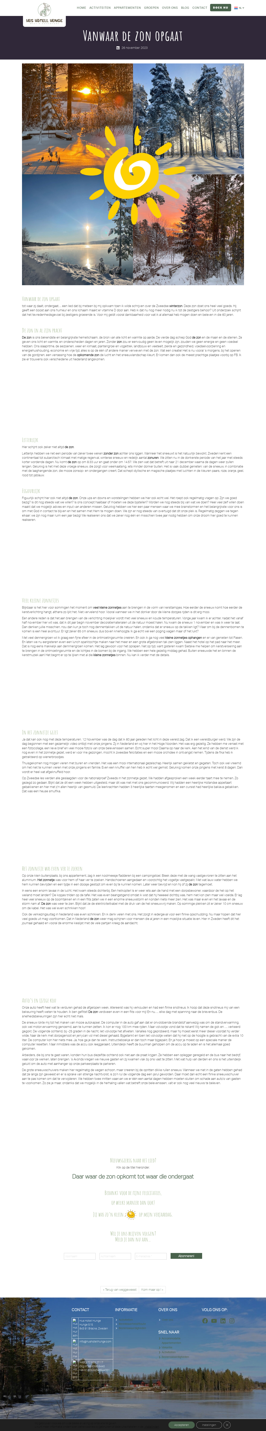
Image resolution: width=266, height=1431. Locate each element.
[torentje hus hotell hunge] (49, 556)
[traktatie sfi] (216, 827)
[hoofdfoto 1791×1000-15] (105, 691)
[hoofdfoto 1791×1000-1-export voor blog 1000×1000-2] (161, 691)
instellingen (151, 1426)
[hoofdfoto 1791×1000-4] (105, 827)
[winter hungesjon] (161, 395)
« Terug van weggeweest (120, 1289)
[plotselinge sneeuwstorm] (105, 959)
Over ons (167, 1320)
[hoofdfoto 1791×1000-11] (49, 395)
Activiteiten (126, 1320)
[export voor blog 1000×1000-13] (216, 556)
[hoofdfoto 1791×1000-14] (49, 691)
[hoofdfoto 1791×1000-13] (216, 959)
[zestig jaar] (49, 827)
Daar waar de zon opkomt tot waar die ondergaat (133, 1176)
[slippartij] (216, 1119)
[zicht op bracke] (105, 556)
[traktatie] (161, 827)
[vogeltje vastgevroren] (49, 959)
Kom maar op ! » (152, 1289)
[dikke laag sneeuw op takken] (161, 959)
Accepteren (181, 1425)
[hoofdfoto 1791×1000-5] (49, 1119)
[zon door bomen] (105, 395)
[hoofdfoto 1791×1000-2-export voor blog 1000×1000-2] (216, 691)
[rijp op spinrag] (161, 556)
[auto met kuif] (105, 1119)
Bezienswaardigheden (132, 1328)
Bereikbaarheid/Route (132, 1324)
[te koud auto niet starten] (161, 1119)
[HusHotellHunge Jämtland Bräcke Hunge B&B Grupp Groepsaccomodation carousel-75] (216, 395)
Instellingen (209, 1425)
